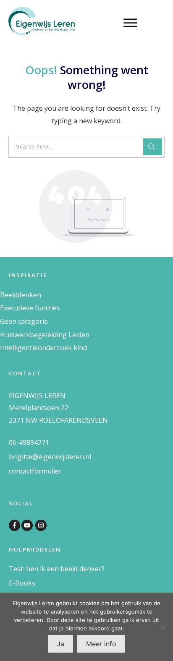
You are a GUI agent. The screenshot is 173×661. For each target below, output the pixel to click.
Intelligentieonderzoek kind (43, 347)
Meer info (101, 644)
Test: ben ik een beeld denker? (57, 568)
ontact (22, 471)
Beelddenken (20, 294)
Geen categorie (24, 321)
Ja (60, 644)
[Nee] (162, 627)
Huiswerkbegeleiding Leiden (44, 334)
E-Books (22, 583)
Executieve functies (30, 307)
